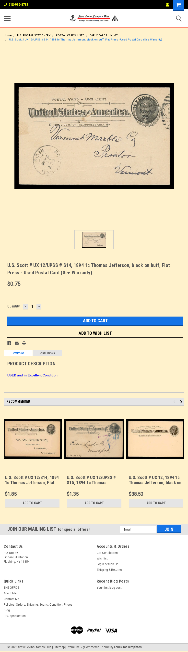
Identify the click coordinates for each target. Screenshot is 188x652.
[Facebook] (9, 343)
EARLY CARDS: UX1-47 (104, 35)
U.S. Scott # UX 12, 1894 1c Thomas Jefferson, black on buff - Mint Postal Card (155, 482)
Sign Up (113, 564)
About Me (10, 593)
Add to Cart (32, 503)
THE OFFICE (11, 587)
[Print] (24, 343)
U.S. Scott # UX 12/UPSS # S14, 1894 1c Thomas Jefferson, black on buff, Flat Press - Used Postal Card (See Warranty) (85, 39)
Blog (7, 610)
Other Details (48, 353)
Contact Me (11, 599)
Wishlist (102, 558)
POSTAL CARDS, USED (70, 35)
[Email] (17, 343)
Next (182, 402)
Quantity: (14, 306)
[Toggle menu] (7, 18)
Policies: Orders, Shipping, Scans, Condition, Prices (38, 604)
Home (8, 35)
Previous (175, 402)
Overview (18, 353)
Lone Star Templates (128, 647)
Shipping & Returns (109, 570)
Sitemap (59, 647)
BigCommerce (89, 647)
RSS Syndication (15, 616)
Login (100, 564)
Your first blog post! (109, 587)
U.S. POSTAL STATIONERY (33, 35)
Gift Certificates (107, 553)
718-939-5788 (18, 5)
